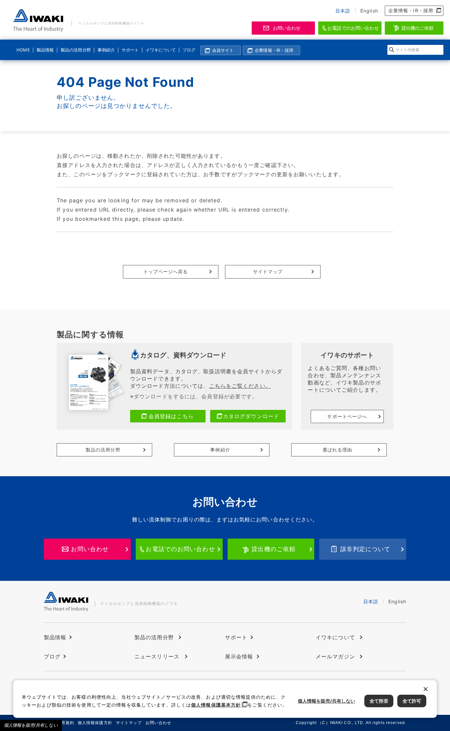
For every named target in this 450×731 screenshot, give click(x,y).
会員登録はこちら (171, 416)
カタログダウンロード (251, 416)
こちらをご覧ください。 (240, 385)
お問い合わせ (287, 28)
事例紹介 (106, 49)
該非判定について (365, 549)
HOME (23, 49)
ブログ (189, 49)
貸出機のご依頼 (417, 28)
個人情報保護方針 (95, 722)
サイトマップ (268, 271)
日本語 (342, 11)
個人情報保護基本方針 (216, 705)
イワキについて (160, 49)
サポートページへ (347, 416)
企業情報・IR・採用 (410, 10)
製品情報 (45, 49)
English (369, 11)
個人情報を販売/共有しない (31, 725)
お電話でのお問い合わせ (353, 28)
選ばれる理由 (337, 449)
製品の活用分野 (75, 49)
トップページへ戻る (165, 271)
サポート (130, 49)
